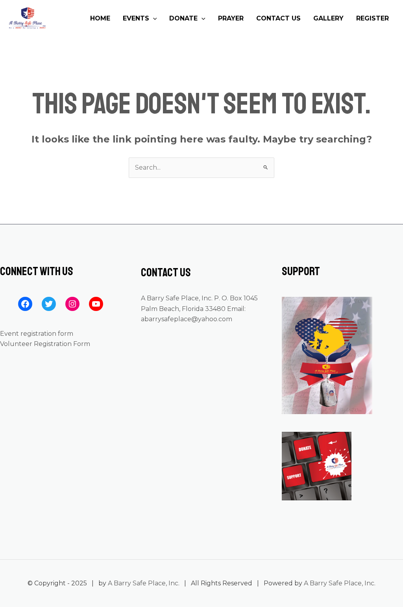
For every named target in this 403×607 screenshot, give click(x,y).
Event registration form (36, 333)
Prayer (231, 18)
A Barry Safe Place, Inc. (143, 583)
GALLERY (328, 18)
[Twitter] (49, 304)
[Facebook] (25, 304)
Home (100, 18)
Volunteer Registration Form (45, 344)
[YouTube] (96, 304)
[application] (153, 18)
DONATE (183, 18)
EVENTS (136, 18)
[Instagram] (72, 304)
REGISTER (372, 18)
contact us (278, 18)
